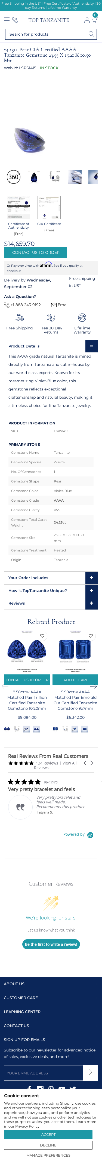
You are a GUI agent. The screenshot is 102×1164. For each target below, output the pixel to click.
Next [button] (95, 686)
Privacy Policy (27, 1126)
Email (63, 304)
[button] (85, 763)
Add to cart (75, 680)
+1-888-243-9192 (25, 304)
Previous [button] (7, 686)
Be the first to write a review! (51, 944)
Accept (48, 1134)
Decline (48, 1145)
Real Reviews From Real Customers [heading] (48, 756)
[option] (13, 176)
